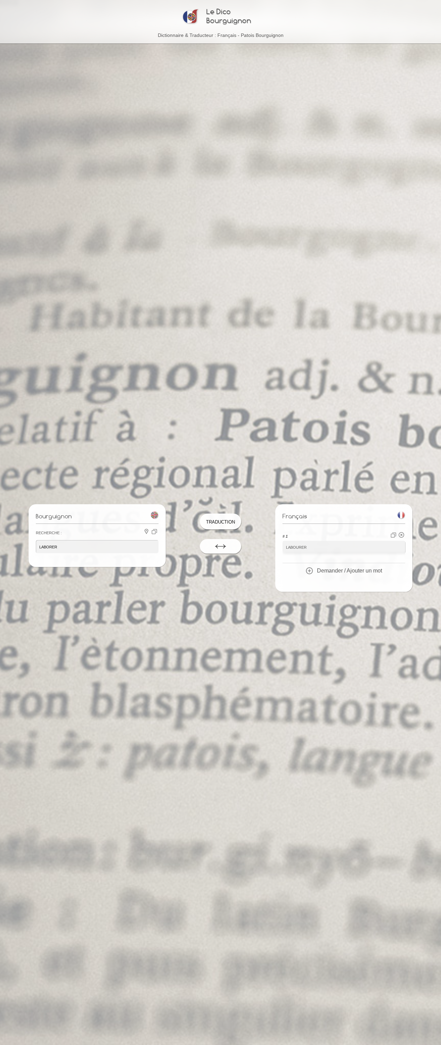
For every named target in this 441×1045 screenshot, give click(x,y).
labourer (296, 547)
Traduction (220, 521)
